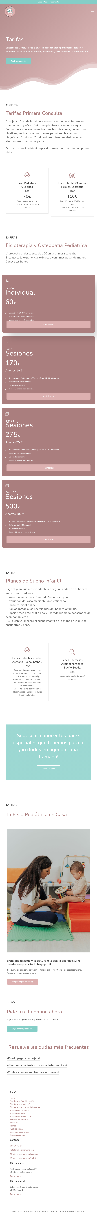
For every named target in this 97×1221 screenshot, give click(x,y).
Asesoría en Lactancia (19, 1110)
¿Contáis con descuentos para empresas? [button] (33, 1072)
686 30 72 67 (16, 1145)
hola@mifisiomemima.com (22, 1150)
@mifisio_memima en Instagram (24, 1154)
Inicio (12, 1098)
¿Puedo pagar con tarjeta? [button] (23, 1058)
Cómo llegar (15, 1176)
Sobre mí (14, 1122)
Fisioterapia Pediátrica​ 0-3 (22, 1101)
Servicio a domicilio (19, 1119)
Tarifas (13, 1125)
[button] (92, 11)
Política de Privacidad (37, 1211)
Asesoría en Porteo (18, 1113)
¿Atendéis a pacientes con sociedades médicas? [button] (37, 1065)
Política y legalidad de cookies (54, 1211)
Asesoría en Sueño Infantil (21, 1116)
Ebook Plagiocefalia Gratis (48, 2)
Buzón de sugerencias (19, 1132)
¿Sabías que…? (16, 1129)
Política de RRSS (70, 1211)
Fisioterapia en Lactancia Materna (25, 1107)
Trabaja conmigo (17, 1135)
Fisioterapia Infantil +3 (20, 1104)
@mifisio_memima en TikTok (23, 1158)
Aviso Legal (80, 1211)
